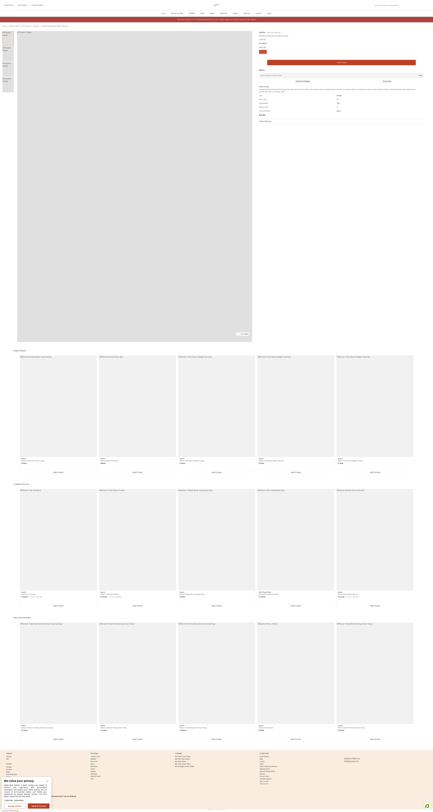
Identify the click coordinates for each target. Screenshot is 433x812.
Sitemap (262, 774)
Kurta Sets (94, 761)
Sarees (93, 769)
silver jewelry (26, 26)
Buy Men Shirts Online (182, 759)
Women (8, 756)
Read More (262, 115)
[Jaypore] (216, 5)
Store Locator (264, 781)
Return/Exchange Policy (267, 771)
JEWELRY (223, 13)
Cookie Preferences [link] (10, 811)
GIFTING (246, 13)
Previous (18, 407)
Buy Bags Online (180, 761)
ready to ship (14, 26)
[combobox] (387, 5)
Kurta (92, 764)
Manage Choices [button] (14, 806)
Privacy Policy (9, 800)
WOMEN (192, 13)
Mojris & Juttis (95, 776)
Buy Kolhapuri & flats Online (184, 766)
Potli (92, 779)
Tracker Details (19, 800)
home (4, 26)
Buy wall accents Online (183, 764)
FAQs (261, 764)
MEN (202, 13)
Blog (261, 759)
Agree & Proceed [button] (39, 806)
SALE (164, 13)
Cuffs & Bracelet (11, 774)
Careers (262, 761)
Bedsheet (93, 759)
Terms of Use (264, 784)
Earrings (9, 767)
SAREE (235, 13)
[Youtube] (358, 753)
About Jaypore (264, 756)
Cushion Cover (95, 756)
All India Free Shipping (303, 81)
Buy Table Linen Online (183, 756)
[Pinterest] (363, 753)
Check (420, 75)
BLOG (269, 13)
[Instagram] (345, 753)
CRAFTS (258, 13)
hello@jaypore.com (351, 761)
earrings (36, 26)
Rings (8, 772)
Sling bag (94, 774)
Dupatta (93, 771)
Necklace (9, 769)
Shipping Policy (265, 769)
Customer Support (265, 779)
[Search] (401, 5)
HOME (212, 13)
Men (7, 759)
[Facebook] (350, 753)
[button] (406, 5)
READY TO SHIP (177, 13)
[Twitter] (354, 753)
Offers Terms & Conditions (268, 766)
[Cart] (418, 5)
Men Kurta (94, 766)
